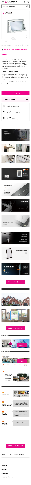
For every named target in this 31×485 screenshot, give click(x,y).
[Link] (11, 2)
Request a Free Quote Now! (15, 282)
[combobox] (15, 6)
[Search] (27, 6)
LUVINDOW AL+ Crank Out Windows (14, 455)
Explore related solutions (8, 81)
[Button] (18, 38)
